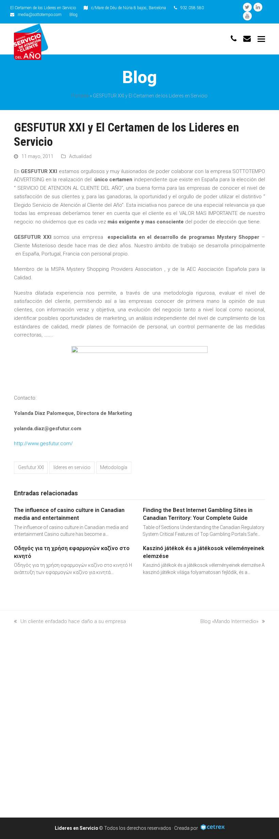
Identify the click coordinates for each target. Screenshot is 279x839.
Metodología (113, 467)
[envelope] (247, 39)
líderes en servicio (72, 467)
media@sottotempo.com (40, 14)
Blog (73, 14)
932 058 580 (192, 7)
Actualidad (80, 156)
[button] (261, 39)
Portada (80, 95)
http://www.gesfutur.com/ (43, 443)
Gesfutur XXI (31, 467)
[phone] (233, 39)
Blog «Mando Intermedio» (229, 621)
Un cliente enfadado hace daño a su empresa (73, 621)
